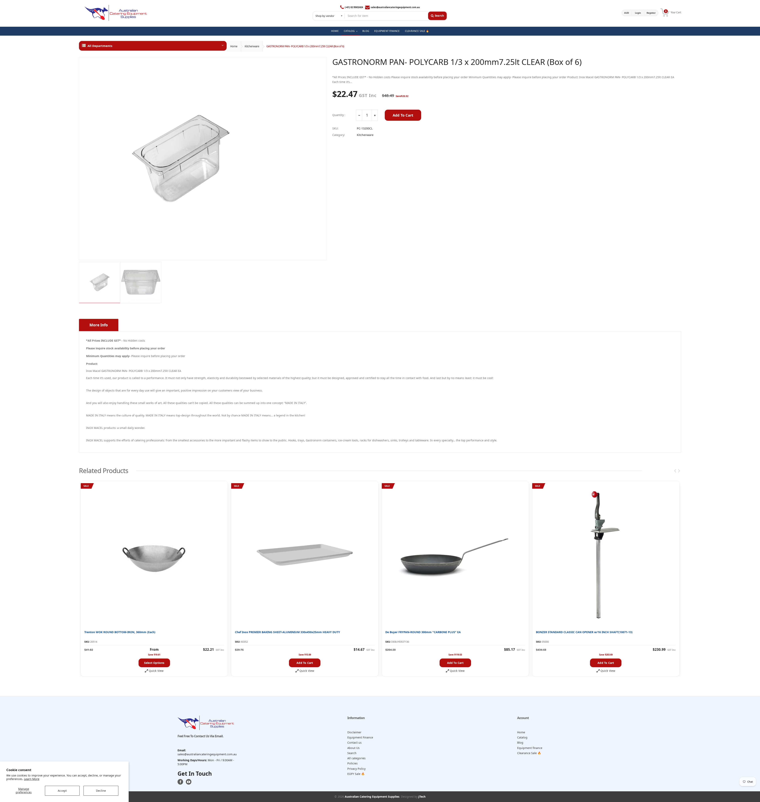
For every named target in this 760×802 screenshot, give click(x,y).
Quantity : (338, 115)
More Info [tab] (98, 325)
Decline (101, 790)
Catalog (522, 737)
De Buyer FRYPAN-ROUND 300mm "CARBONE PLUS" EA (423, 632)
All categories (356, 758)
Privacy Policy (356, 769)
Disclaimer (354, 732)
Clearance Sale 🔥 (529, 753)
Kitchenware (252, 46)
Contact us (354, 742)
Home (233, 46)
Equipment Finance (360, 737)
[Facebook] (180, 782)
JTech (422, 796)
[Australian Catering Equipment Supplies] (116, 13)
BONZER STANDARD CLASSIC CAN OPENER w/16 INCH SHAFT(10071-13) (584, 632)
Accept (62, 790)
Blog (520, 742)
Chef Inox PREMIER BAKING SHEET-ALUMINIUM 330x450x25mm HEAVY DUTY (287, 632)
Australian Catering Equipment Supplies (372, 796)
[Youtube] (188, 782)
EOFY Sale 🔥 (356, 774)
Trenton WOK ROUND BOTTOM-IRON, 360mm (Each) (119, 632)
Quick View (156, 671)
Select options (154, 663)
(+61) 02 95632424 (354, 7)
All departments (99, 46)
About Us (353, 748)
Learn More (31, 779)
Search (351, 753)
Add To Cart (403, 115)
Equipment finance (529, 748)
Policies (352, 763)
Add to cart (304, 663)
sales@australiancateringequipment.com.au (395, 7)
